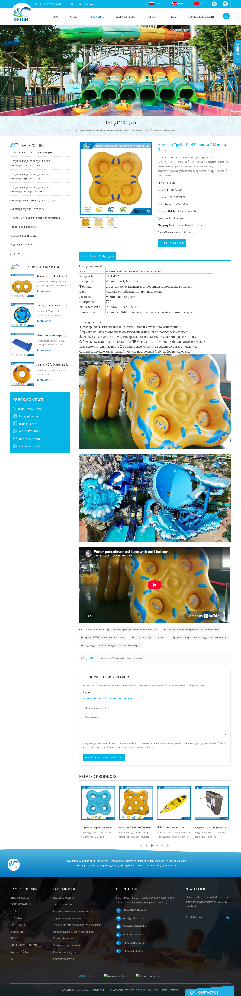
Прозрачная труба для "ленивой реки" (74, 931)
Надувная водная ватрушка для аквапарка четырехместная (101, 129)
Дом (55, 16)
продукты (17, 924)
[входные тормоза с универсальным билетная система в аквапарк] (212, 803)
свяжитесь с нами (201, 16)
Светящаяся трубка (63, 958)
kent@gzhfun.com (84, 3)
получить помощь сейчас (104, 757)
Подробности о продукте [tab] (97, 256)
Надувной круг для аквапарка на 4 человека (134, 629)
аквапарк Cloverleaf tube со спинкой (122, 658)
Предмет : (90, 692)
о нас (14, 911)
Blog (173, 16)
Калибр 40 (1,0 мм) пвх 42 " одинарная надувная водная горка (53, 364)
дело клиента (125, 16)
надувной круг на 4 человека (151, 637)
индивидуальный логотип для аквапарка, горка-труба (113, 645)
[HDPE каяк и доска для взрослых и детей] (174, 803)
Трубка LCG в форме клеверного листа (105, 637)
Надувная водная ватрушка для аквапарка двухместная (30, 163)
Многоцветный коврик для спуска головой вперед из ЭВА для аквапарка (53, 335)
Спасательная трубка (64, 952)
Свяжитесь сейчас (172, 242)
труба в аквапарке (63, 904)
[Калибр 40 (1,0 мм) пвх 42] (22, 374)
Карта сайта (19, 952)
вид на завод (19, 897)
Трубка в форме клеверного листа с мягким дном (193, 629)
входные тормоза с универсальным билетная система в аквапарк (212, 827)
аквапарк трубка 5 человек (27, 209)
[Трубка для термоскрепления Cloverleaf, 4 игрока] (98, 803)
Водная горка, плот (64, 897)
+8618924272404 (133, 950)
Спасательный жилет (23, 235)
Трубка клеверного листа (67, 918)
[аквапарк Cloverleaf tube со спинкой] (136, 803)
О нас (73, 16)
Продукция (96, 16)
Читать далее (43, 291)
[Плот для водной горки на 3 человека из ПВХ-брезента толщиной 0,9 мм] (22, 315)
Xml (13, 958)
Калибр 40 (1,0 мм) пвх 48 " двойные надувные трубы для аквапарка (53, 276)
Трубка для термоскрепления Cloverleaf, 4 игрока (98, 827)
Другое (15, 253)
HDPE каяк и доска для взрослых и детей (174, 827)
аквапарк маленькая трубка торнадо (33, 200)
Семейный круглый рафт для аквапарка (35, 217)
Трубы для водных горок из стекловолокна (77, 924)
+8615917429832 (133, 934)
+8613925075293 (133, 942)
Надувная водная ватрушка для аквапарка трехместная (30, 176)
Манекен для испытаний (67, 945)
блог (13, 938)
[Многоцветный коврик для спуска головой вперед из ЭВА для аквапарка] (22, 344)
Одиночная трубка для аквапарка (31, 152)
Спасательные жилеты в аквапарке (72, 911)
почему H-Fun (20, 904)
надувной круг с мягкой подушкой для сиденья (201, 637)
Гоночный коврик (63, 938)
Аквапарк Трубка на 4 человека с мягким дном (107, 697)
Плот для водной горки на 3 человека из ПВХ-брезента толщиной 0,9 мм (53, 305)
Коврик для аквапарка (24, 226)
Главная (16, 918)
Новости (152, 16)
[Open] (237, 56)
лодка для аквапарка (23, 244)
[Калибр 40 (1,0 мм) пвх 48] (22, 285)
